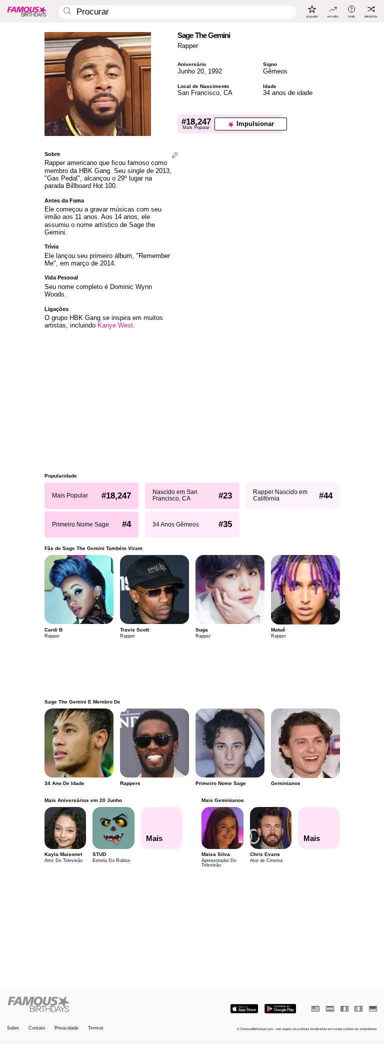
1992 (215, 71)
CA (228, 92)
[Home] (98, 1005)
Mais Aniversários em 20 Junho (83, 800)
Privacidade (66, 1028)
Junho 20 (191, 71)
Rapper (188, 46)
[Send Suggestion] (175, 155)
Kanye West (115, 325)
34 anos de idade (287, 92)
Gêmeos (275, 71)
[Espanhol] (330, 1009)
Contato (36, 1028)
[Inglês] (316, 1009)
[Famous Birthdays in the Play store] (280, 1009)
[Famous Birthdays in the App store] (244, 1009)
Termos (96, 1028)
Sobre (13, 1028)
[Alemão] (373, 1009)
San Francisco (199, 92)
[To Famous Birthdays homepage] (27, 11)
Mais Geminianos (223, 800)
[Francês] (344, 1009)
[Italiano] (358, 1009)
